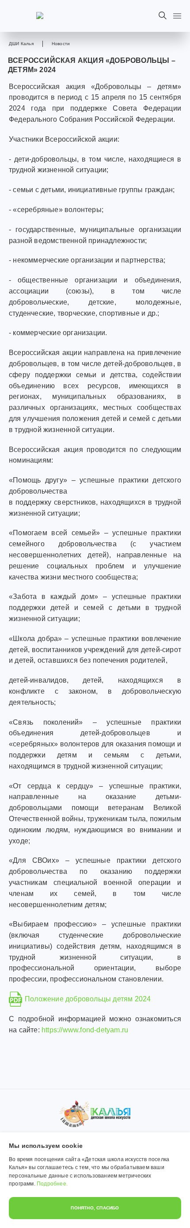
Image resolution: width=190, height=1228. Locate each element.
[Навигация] (177, 16)
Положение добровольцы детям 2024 (88, 999)
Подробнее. (52, 1184)
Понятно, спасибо (95, 1207)
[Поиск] (163, 15)
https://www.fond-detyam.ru (85, 1030)
